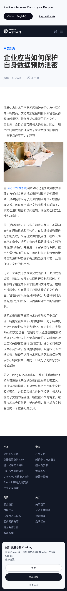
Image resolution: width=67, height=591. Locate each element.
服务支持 (9, 504)
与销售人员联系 (12, 515)
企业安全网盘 (11, 488)
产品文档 (40, 453)
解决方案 (9, 533)
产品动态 (9, 49)
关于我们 (40, 504)
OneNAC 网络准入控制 (16, 476)
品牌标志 (40, 521)
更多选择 (33, 585)
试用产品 (9, 510)
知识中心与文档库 (45, 459)
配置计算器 (41, 476)
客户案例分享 (11, 521)
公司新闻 (40, 515)
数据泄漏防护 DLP (14, 459)
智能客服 (40, 471)
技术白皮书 (41, 465)
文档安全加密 (11, 453)
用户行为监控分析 (14, 471)
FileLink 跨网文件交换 (16, 482)
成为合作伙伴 (11, 527)
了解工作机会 (42, 510)
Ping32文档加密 (16, 188)
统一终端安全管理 (14, 465)
